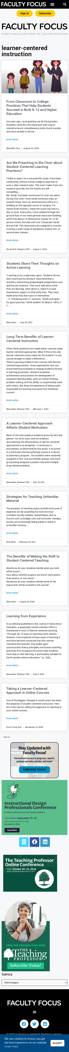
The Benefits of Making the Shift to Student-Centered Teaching (33, 558)
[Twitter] (34, 1024)
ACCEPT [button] (57, 1043)
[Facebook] (34, 842)
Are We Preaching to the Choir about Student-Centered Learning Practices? (34, 167)
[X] (24, 842)
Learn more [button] (11, 1046)
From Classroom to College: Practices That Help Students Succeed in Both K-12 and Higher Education (31, 108)
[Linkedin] (45, 1024)
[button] (52, 4)
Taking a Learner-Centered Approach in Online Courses (27, 691)
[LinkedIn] (45, 842)
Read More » (12, 140)
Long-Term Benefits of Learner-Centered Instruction (30, 339)
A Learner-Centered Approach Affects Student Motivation (29, 425)
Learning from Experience (26, 616)
